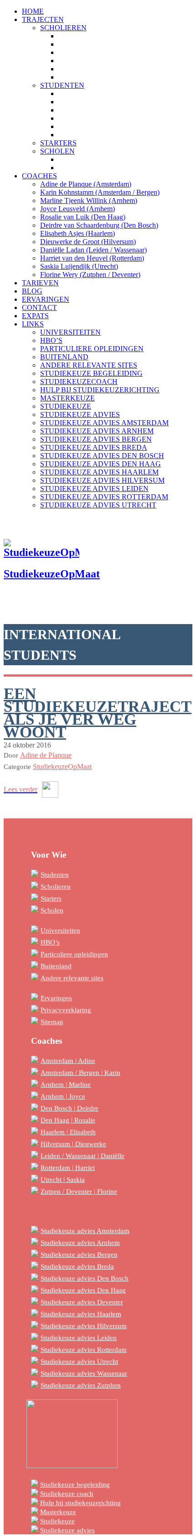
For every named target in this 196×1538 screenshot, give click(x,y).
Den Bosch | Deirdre (69, 1108)
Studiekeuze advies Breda (77, 1266)
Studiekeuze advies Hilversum (84, 1326)
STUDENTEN (62, 85)
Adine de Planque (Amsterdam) (85, 184)
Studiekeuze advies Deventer (82, 1302)
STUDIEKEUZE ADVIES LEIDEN (94, 488)
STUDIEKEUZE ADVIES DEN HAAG (100, 464)
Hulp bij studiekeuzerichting (80, 1502)
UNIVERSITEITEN (70, 332)
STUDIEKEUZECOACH (79, 381)
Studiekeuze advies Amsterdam (85, 1230)
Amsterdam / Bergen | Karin (80, 1072)
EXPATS (35, 316)
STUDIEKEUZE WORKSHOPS (107, 167)
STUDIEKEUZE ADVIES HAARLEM (99, 472)
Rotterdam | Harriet (68, 1167)
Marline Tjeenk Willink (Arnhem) (88, 200)
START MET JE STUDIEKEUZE (109, 159)
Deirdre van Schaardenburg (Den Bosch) (99, 225)
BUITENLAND (64, 357)
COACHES (39, 176)
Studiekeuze (57, 1521)
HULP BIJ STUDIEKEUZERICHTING (100, 390)
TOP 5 (67, 60)
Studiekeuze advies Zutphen (81, 1385)
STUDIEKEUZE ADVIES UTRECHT (98, 505)
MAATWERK (79, 77)
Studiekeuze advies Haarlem (81, 1314)
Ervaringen (56, 998)
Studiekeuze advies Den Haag (83, 1290)
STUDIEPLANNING (90, 126)
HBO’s (50, 942)
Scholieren (56, 886)
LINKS (33, 324)
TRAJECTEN (43, 19)
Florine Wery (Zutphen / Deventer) (90, 274)
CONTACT (39, 307)
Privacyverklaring (66, 1010)
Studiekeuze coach (66, 1493)
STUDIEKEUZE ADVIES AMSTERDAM (104, 423)
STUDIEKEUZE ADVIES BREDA (93, 447)
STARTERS (58, 143)
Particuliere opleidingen (74, 954)
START (69, 52)
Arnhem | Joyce (63, 1096)
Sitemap (52, 1021)
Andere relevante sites (72, 978)
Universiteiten (60, 930)
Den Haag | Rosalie (68, 1120)
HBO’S (51, 340)
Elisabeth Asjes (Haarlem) (77, 233)
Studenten (55, 874)
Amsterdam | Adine (68, 1060)
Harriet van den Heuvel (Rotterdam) (92, 258)
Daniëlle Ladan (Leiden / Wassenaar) (93, 250)
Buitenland (56, 966)
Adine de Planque (46, 755)
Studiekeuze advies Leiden (79, 1337)
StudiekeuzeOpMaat (52, 574)
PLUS (67, 69)
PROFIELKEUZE (85, 36)
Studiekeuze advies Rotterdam (84, 1349)
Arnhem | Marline (66, 1084)
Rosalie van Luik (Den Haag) (82, 217)
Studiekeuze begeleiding (75, 1484)
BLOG (32, 291)
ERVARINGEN (45, 299)
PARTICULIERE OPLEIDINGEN (92, 348)
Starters (51, 898)
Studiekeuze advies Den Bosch (85, 1278)
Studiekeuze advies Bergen (79, 1254)
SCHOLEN (57, 151)
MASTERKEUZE (85, 118)
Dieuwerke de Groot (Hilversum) (88, 242)
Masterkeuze (58, 1512)
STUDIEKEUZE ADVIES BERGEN (96, 439)
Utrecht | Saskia (63, 1179)
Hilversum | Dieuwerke (73, 1144)
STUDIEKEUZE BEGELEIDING (91, 373)
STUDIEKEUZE (83, 44)
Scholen (52, 910)
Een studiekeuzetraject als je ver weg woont (97, 713)
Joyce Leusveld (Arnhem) (77, 209)
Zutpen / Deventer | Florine (79, 1191)
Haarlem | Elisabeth (68, 1132)
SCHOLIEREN (63, 28)
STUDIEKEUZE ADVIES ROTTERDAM (104, 497)
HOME (33, 11)
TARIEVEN (40, 283)
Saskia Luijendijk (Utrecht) (79, 266)
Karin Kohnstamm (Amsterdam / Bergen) (100, 192)
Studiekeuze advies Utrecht (79, 1361)
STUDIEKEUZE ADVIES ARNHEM (97, 431)
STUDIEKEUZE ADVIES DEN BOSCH (102, 455)
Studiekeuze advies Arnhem (80, 1242)
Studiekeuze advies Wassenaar (84, 1373)
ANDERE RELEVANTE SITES (88, 365)
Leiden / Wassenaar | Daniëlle (82, 1155)
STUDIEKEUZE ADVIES (80, 414)
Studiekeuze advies (67, 1530)
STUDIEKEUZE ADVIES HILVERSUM (102, 480)
